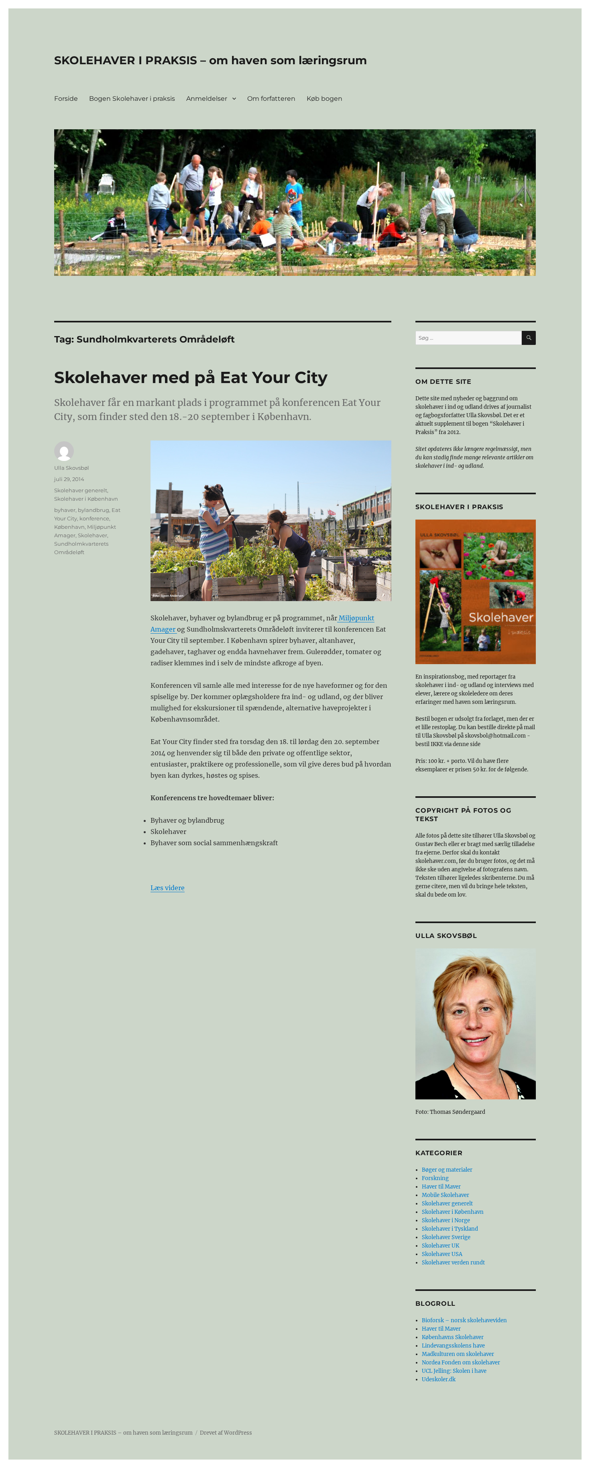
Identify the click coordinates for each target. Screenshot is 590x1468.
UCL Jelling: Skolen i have (454, 1371)
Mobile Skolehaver (445, 1195)
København (69, 527)
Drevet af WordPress (226, 1432)
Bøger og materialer (447, 1169)
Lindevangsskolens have (453, 1345)
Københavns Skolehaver (453, 1337)
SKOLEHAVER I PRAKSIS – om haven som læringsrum (210, 60)
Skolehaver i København (86, 498)
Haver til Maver (441, 1186)
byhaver (64, 510)
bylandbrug (93, 510)
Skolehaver (92, 535)
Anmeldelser (206, 98)
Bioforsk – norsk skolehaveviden (464, 1320)
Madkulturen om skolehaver (458, 1354)
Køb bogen (324, 98)
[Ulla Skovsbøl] (475, 1023)
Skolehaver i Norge (446, 1220)
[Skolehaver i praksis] (475, 592)
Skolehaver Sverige (446, 1237)
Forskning (435, 1178)
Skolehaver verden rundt (453, 1262)
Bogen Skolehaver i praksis (132, 98)
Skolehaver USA (442, 1254)
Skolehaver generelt (80, 490)
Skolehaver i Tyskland (450, 1228)
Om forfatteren (271, 98)
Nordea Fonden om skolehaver (461, 1362)
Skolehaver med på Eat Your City (191, 377)
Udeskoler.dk (439, 1379)
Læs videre (168, 888)
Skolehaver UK (440, 1245)
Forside (66, 98)
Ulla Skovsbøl (71, 468)
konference (94, 518)
